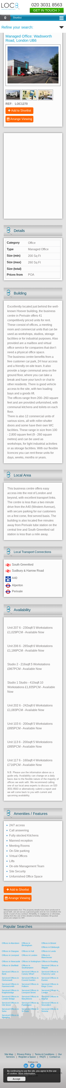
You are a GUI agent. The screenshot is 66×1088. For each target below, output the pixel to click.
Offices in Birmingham (27, 944)
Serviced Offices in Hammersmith (10, 985)
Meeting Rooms (19, 845)
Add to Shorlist (19, 889)
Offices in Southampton (27, 966)
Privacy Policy (24, 1054)
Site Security (17, 871)
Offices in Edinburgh (50, 947)
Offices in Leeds (48, 951)
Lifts (11, 861)
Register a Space (27, 1057)
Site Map (8, 1054)
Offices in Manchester (46, 956)
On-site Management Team (26, 866)
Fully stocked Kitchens (23, 835)
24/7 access (17, 825)
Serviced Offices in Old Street (10, 1004)
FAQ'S (43, 1057)
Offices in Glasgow (10, 951)
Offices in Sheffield (10, 965)
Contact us (55, 1057)
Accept (16, 1079)
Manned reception (21, 840)
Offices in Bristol (48, 943)
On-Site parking (19, 850)
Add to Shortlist (21, 110)
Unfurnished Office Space (26, 876)
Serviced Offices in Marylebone (30, 997)
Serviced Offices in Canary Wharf (30, 973)
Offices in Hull (28, 951)
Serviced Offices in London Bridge (10, 997)
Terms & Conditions (44, 1054)
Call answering (19, 830)
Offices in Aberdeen (10, 943)
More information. (27, 1073)
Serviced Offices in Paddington (30, 1004)
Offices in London (29, 955)
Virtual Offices (18, 856)
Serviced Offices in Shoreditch (49, 1004)
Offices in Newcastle (11, 961)
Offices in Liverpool (10, 955)
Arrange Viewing (21, 119)
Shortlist (17, 17)
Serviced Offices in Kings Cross (49, 985)
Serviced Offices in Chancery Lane (49, 973)
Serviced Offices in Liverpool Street (30, 991)
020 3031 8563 (46, 4)
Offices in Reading (49, 961)
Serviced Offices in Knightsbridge (10, 991)
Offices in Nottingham (31, 961)
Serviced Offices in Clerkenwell (10, 979)
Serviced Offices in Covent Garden (30, 979)
